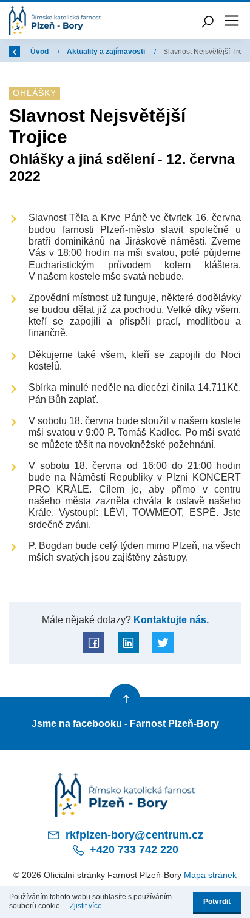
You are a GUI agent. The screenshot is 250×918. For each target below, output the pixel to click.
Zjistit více (86, 906)
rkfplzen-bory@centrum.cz (132, 835)
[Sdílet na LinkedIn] (128, 642)
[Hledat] (207, 20)
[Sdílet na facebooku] (93, 642)
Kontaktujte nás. (170, 619)
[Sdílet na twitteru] (163, 642)
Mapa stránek (210, 875)
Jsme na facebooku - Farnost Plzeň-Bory (125, 723)
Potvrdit (217, 901)
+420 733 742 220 (132, 849)
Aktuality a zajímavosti (107, 51)
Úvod (40, 51)
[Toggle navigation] (232, 20)
